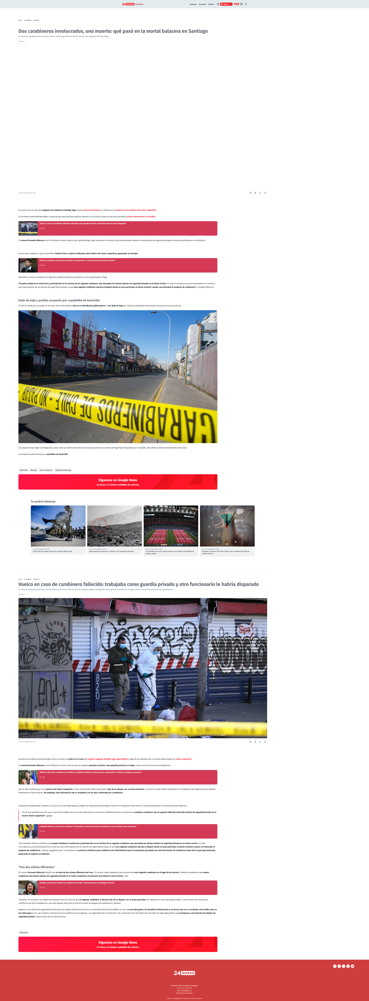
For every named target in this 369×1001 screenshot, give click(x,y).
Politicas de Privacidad (184, 993)
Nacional (193, 4)
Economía (202, 4)
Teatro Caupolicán (46, 470)
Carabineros (23, 470)
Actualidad (27, 20)
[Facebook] (255, 193)
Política (211, 4)
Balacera (34, 470)
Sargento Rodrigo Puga (63, 470)
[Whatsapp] (250, 193)
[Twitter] (260, 193)
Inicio (20, 20)
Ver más (42, 228)
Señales (226, 4)
